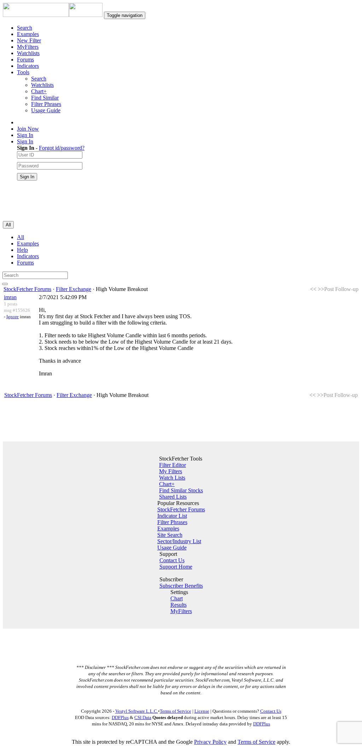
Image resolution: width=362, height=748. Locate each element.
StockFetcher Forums (27, 289)
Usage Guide (45, 110)
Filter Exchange (73, 289)
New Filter (29, 40)
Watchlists (28, 53)
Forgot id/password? (61, 148)
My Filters (170, 471)
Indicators (28, 66)
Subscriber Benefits (181, 586)
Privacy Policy (210, 742)
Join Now (28, 129)
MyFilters (28, 47)
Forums (25, 60)
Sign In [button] (25, 141)
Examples (28, 34)
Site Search (169, 535)
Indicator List (172, 516)
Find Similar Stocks (181, 490)
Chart (176, 598)
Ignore (12, 316)
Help (22, 250)
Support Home (175, 567)
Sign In (25, 135)
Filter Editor (172, 465)
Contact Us (172, 560)
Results (178, 605)
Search (24, 28)
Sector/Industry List (179, 541)
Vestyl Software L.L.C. (136, 711)
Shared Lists (173, 497)
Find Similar (45, 98)
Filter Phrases (46, 104)
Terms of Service (175, 711)
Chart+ (39, 91)
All (20, 237)
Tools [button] (23, 72)
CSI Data (142, 717)
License (201, 711)
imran (10, 297)
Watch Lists (172, 478)
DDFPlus (120, 717)
